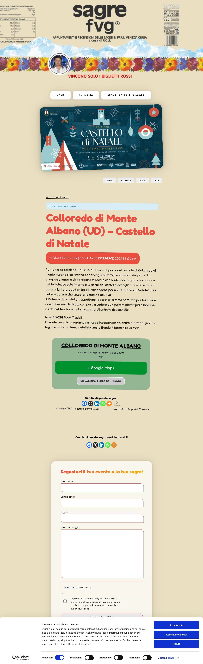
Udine (156, 180)
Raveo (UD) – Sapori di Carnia (130, 409)
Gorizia (109, 180)
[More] (109, 403)
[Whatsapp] (103, 403)
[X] (90, 403)
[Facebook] (84, 403)
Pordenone (126, 180)
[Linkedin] (96, 403)
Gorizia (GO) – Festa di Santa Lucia (77, 408)
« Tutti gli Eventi (57, 197)
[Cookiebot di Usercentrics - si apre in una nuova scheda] (20, 657)
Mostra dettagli (165, 657)
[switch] (89, 657)
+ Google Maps (101, 367)
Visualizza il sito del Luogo (100, 381)
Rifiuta (176, 643)
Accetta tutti (176, 625)
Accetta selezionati (176, 634)
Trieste (142, 180)
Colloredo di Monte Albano (101, 345)
